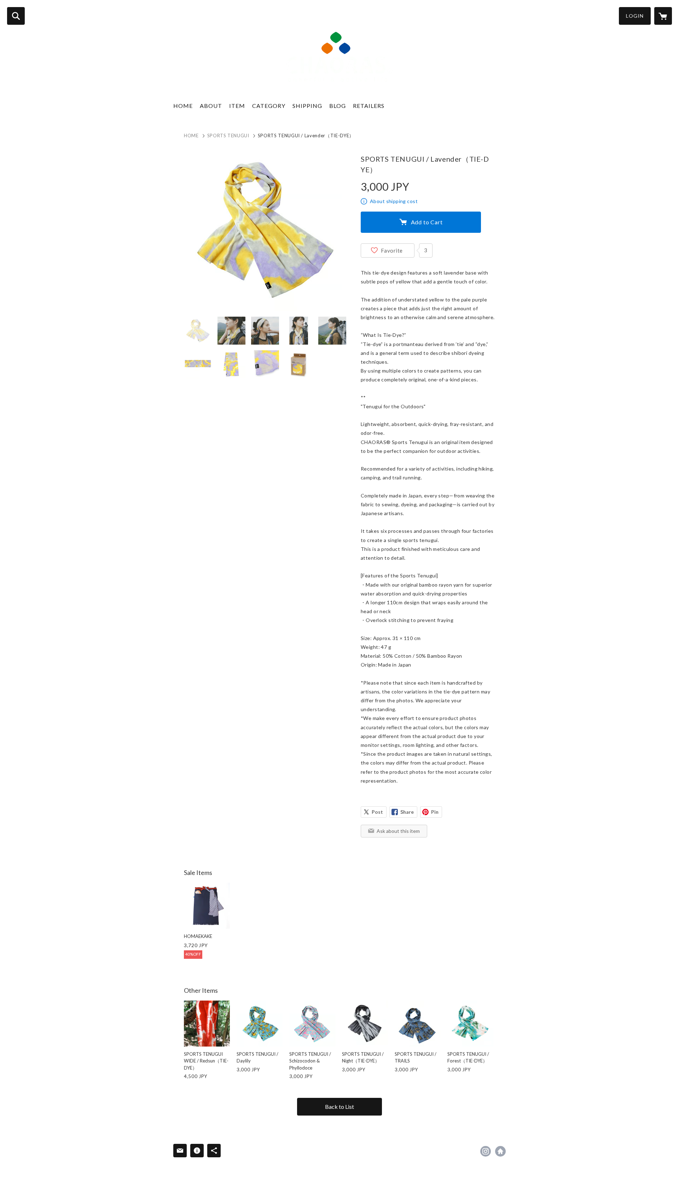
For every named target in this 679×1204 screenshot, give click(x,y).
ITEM (237, 105)
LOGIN (635, 16)
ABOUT (211, 105)
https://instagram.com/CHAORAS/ (485, 1151)
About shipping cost (394, 201)
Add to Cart (427, 222)
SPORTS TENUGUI (228, 135)
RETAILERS (368, 105)
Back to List (339, 1106)
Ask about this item (398, 831)
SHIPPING (307, 105)
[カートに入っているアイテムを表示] (663, 16)
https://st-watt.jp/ (500, 1151)
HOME (183, 105)
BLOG (337, 105)
